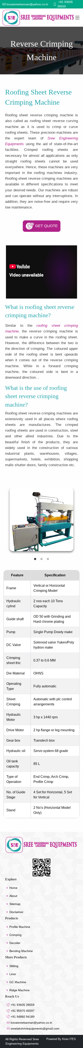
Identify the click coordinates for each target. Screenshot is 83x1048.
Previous (3, 522)
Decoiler (14, 942)
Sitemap (14, 903)
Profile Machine (19, 926)
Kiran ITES (68, 1039)
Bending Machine (21, 950)
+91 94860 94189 (22, 1016)
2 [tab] (41, 559)
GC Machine (17, 982)
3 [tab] (48, 559)
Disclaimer (16, 911)
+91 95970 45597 (22, 1010)
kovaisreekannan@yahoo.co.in (31, 1022)
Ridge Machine (19, 990)
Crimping (15, 934)
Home (13, 887)
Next (80, 522)
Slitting (13, 966)
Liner (12, 974)
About (13, 895)
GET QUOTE (46, 226)
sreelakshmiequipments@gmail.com (34, 1028)
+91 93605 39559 (22, 1004)
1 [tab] (35, 559)
